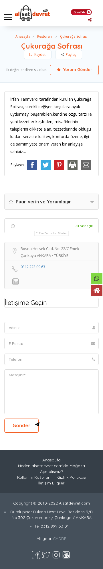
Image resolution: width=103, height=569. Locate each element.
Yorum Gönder (77, 69)
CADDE (59, 538)
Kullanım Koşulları (33, 477)
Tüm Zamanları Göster (53, 233)
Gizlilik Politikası (71, 477)
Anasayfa (22, 36)
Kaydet (39, 54)
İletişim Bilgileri (51, 483)
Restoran (44, 36)
